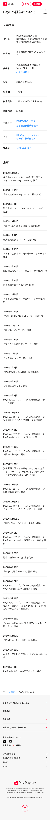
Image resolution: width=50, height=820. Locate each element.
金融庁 (5, 762)
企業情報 (12, 692)
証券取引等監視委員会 (11, 758)
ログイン (26, 4)
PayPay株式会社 (24, 121)
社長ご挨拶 (21, 72)
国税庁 (5, 767)
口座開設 (37, 4)
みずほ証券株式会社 (26, 125)
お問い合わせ (22, 148)
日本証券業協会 (9, 754)
